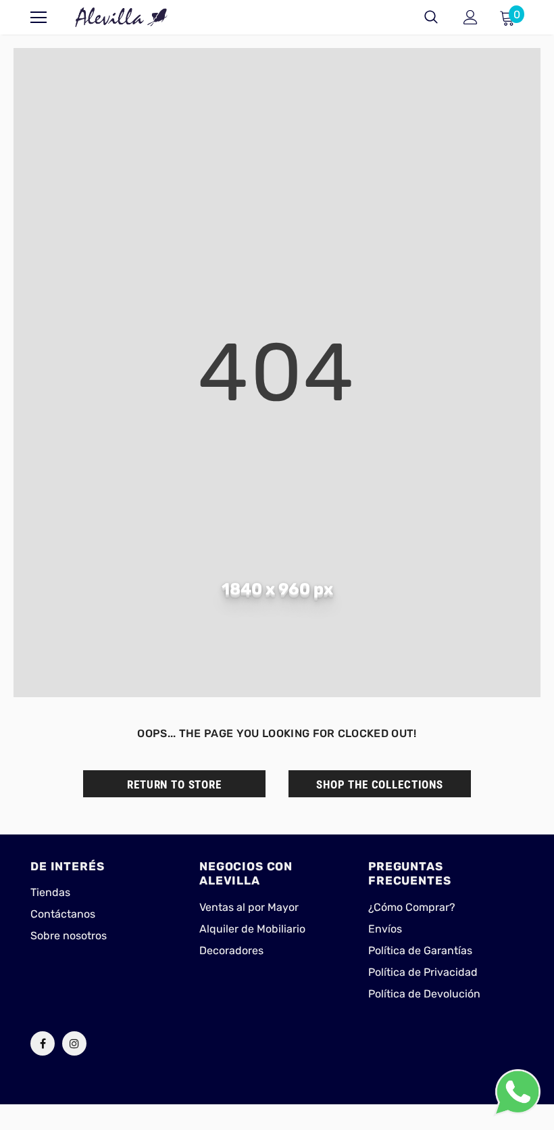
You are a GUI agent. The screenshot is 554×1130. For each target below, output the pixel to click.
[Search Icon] (431, 17)
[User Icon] (470, 17)
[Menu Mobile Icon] (38, 17)
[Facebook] (42, 1043)
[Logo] (121, 17)
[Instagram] (74, 1043)
